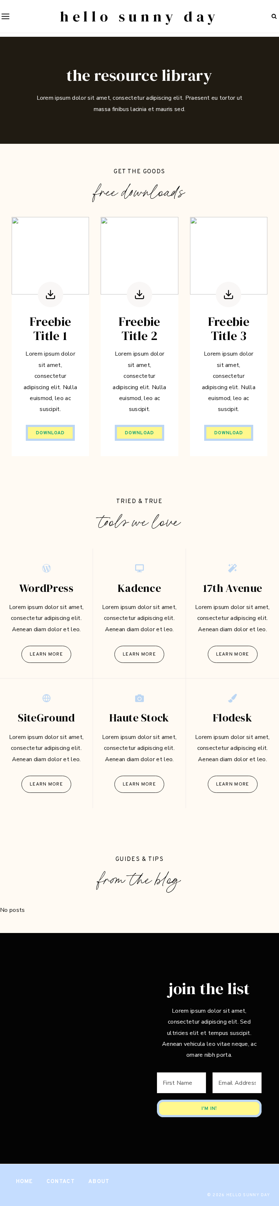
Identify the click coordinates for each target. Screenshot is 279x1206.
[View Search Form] (274, 16)
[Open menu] (5, 16)
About (98, 1181)
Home (24, 1181)
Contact (60, 1181)
